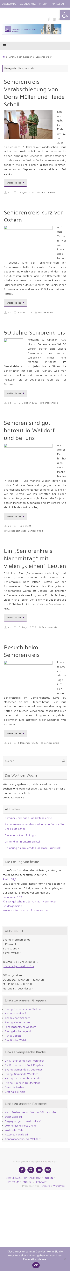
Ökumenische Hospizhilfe (20, 1125)
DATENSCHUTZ (28, 4)
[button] (65, 15)
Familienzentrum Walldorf (20, 1026)
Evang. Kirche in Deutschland (22, 1082)
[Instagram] (54, 19)
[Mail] (48, 1170)
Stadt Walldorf (13, 1116)
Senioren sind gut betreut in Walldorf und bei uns (29, 430)
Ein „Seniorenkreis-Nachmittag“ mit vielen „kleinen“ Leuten (35, 558)
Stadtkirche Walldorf (17, 1040)
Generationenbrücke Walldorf (22, 1138)
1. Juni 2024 (24, 525)
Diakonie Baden (14, 1087)
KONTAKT (20, 11)
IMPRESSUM (57, 4)
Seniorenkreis (47, 192)
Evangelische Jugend (18, 1031)
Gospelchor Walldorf (17, 1017)
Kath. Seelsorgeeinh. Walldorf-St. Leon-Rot (31, 1112)
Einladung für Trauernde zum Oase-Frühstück (33, 847)
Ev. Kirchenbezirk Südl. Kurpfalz (24, 1065)
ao (9, 192)
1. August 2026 (26, 192)
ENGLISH (6, 11)
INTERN (43, 4)
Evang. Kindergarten (17, 1022)
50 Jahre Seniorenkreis (34, 332)
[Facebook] (49, 19)
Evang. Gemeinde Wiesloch (21, 1074)
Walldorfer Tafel (14, 1130)
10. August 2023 (27, 627)
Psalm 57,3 (10, 879)
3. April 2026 (25, 312)
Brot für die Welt (15, 1091)
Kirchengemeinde (16, 530)
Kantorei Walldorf (15, 1013)
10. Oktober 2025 (27, 402)
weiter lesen (14, 182)
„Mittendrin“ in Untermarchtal (22, 841)
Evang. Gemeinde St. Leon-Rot (23, 1069)
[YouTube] (39, 1170)
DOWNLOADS (9, 4)
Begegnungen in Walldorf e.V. (23, 1121)
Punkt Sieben (13, 1035)
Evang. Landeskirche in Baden (23, 1078)
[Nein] (65, 1259)
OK (36, 1265)
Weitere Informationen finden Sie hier (26, 910)
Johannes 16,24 (12, 897)
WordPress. (59, 1185)
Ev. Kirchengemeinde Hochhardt (24, 1060)
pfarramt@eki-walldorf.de (18, 966)
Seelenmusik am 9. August (21, 835)
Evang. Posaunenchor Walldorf (24, 1009)
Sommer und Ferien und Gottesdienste (28, 817)
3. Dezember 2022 (28, 742)
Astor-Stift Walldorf (16, 1134)
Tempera (45, 1185)
